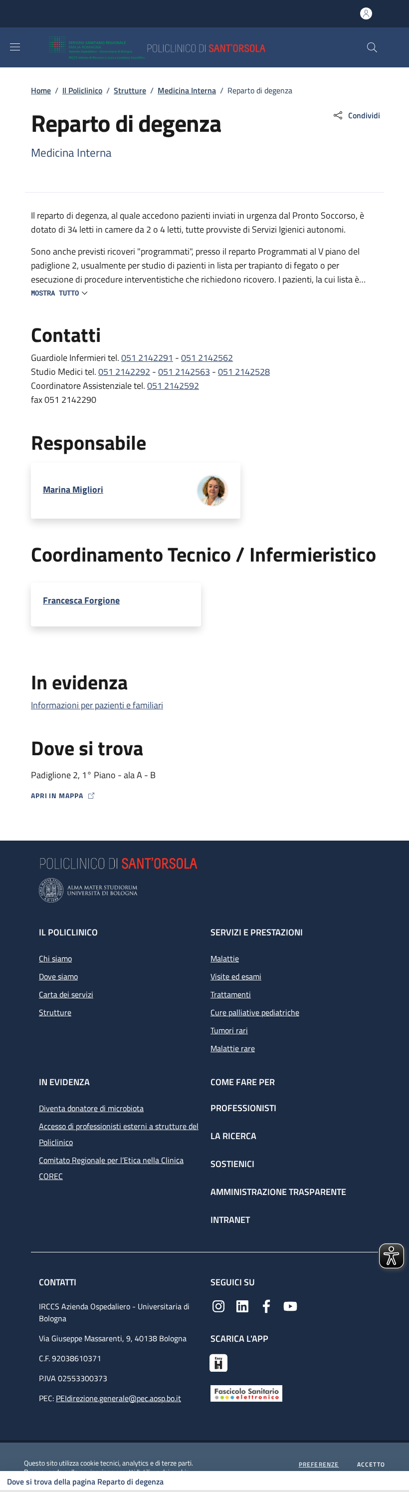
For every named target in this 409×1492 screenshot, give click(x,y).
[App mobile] (218, 1362)
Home (41, 90)
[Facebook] (266, 1305)
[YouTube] (290, 1305)
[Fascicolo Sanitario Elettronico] (246, 1392)
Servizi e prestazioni (256, 932)
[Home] (186, 47)
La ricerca (233, 1136)
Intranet (230, 1219)
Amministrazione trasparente (278, 1191)
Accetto (371, 1465)
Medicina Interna (187, 90)
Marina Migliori (73, 490)
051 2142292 (124, 371)
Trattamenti (230, 994)
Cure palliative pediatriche (254, 1012)
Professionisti (243, 1108)
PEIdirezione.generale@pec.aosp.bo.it (118, 1398)
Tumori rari (229, 1030)
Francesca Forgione (81, 600)
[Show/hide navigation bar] (15, 46)
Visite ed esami (235, 976)
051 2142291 (147, 357)
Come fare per (242, 1082)
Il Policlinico (82, 90)
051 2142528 (244, 371)
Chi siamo (55, 958)
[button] (372, 47)
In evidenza (64, 1082)
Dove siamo (58, 976)
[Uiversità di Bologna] (204, 890)
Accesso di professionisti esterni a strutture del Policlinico (119, 1134)
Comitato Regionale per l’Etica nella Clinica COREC (111, 1168)
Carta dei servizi (66, 994)
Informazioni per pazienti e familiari (97, 705)
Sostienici (232, 1164)
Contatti (58, 1282)
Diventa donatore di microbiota (91, 1108)
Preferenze (319, 1465)
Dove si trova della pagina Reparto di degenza (85, 1482)
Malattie (224, 958)
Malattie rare (232, 1048)
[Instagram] (218, 1305)
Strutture (130, 90)
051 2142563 (184, 371)
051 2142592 (173, 385)
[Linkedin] (242, 1305)
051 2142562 (207, 357)
